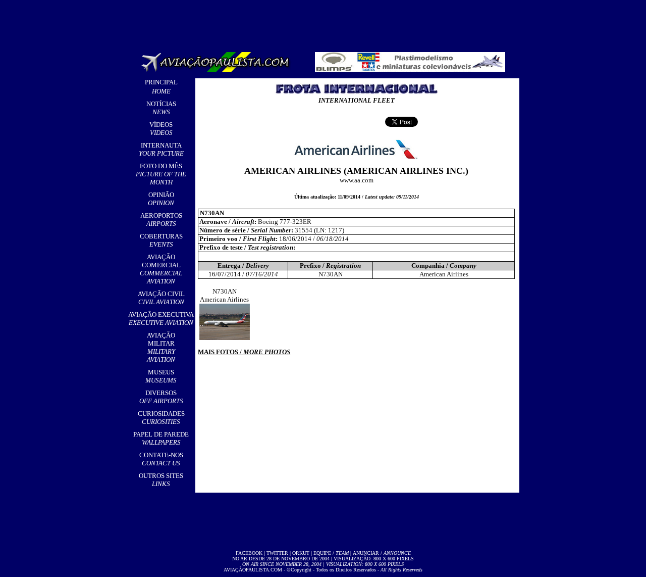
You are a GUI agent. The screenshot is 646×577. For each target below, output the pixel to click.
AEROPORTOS (161, 219)
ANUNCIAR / (382, 553)
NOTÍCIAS (161, 108)
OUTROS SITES (161, 480)
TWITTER (277, 553)
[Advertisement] (325, 22)
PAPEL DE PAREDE (161, 438)
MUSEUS (161, 376)
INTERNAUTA (161, 149)
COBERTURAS (161, 240)
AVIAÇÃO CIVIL (161, 298)
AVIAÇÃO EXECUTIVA (161, 318)
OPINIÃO (161, 199)
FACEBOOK (249, 553)
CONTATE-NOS (161, 459)
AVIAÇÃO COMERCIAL (161, 269)
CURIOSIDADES (161, 417)
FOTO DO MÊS (161, 174)
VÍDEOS (161, 128)
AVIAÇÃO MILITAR (161, 347)
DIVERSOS (161, 397)
